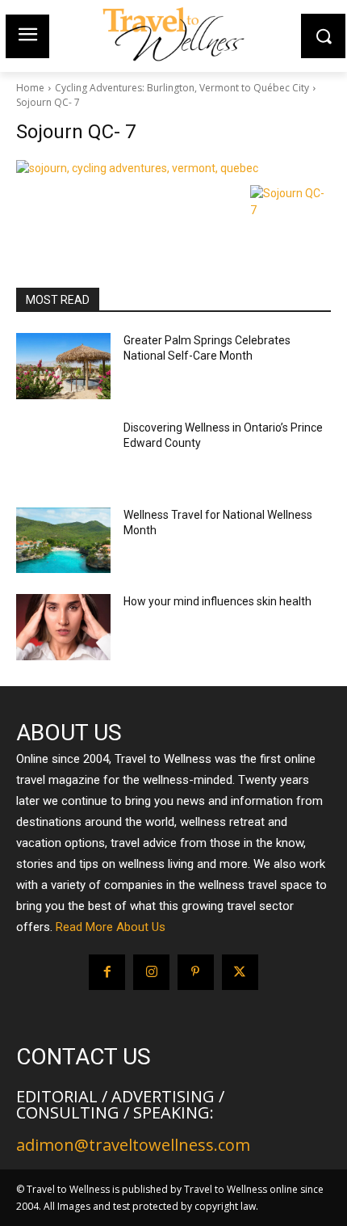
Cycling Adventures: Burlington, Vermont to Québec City (182, 88)
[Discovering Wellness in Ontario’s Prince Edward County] (63, 453)
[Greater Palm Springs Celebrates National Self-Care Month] (63, 366)
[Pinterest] (196, 972)
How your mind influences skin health (217, 601)
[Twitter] (240, 972)
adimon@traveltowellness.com (133, 1145)
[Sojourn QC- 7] (173, 168)
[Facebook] (107, 972)
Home (30, 88)
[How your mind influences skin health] (63, 627)
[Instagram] (151, 972)
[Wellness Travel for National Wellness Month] (63, 541)
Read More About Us (110, 927)
